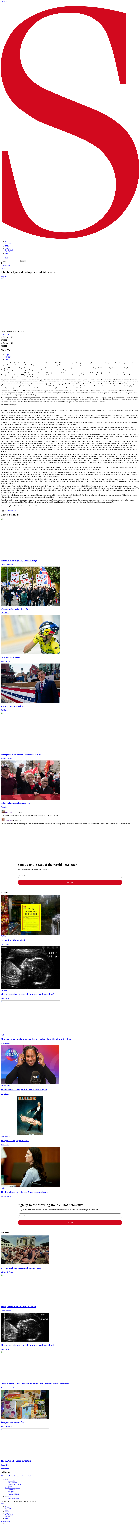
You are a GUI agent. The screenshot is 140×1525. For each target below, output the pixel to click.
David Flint (5, 944)
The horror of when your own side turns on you (24, 1089)
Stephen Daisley (6, 758)
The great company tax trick (15, 1140)
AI (6, 510)
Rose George (5, 661)
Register (3, 265)
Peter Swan (5, 1145)
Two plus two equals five (12, 1422)
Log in (8, 265)
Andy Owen (4, 276)
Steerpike (4, 807)
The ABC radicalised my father (16, 1461)
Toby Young (5, 1094)
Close (2, 1503)
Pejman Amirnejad (7, 1388)
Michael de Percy (7, 1272)
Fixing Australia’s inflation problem (18, 1306)
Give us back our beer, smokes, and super (21, 1268)
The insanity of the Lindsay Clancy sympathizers (24, 1192)
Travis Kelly (5, 1465)
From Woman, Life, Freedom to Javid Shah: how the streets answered (35, 1383)
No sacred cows (5, 1085)
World (3, 268)
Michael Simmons (7, 564)
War (14, 510)
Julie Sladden (5, 998)
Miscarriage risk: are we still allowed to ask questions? (27, 994)
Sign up (70, 882)
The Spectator (5, 1468)
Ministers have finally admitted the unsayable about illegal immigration (36, 1039)
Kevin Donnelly (6, 1426)
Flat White (4, 936)
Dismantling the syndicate (13, 940)
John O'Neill (5, 613)
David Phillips (6, 1311)
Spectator (3, 1)
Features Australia (6, 1136)
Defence (10, 510)
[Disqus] (70, 833)
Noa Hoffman (5, 1043)
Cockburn (4, 710)
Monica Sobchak (6, 1196)
